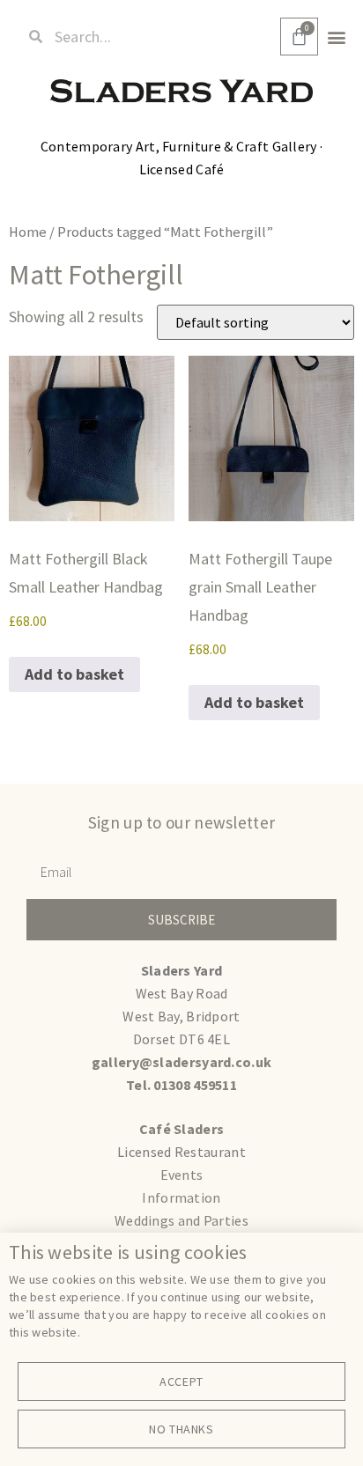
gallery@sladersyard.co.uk (182, 1062)
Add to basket (74, 674)
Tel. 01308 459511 (181, 1085)
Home (28, 232)
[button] (337, 36)
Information (181, 1197)
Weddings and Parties (181, 1220)
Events (182, 1174)
